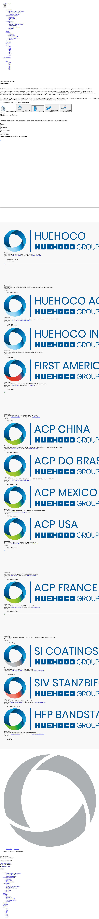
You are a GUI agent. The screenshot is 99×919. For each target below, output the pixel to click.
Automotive (12, 17)
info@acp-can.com (31, 575)
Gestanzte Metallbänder (15, 12)
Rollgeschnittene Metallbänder (16, 11)
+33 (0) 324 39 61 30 (16, 607)
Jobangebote (12, 35)
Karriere (8, 32)
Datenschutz (9, 849)
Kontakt (8, 41)
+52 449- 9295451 (15, 512)
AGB (10, 29)
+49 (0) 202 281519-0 (16, 670)
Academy (8, 43)
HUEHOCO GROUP (14, 27)
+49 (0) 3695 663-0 (15, 417)
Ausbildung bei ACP (14, 38)
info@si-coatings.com (39, 670)
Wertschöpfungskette (14, 14)
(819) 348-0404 (14, 575)
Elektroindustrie (13, 20)
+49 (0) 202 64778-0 (16, 255)
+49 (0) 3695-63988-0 (16, 702)
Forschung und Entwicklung (16, 24)
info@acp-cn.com (33, 448)
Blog (7, 31)
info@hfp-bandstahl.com (38, 734)
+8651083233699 (15, 448)
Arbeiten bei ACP (13, 36)
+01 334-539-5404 (15, 543)
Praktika (11, 39)
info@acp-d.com (36, 417)
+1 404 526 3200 (15, 385)
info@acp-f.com (36, 607)
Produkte (8, 10)
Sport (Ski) (12, 18)
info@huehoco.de (36, 255)
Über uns (11, 22)
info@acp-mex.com (25, 512)
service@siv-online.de (39, 702)
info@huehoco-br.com (25, 320)
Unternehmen (9, 21)
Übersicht (11, 34)
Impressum (16, 849)
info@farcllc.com (32, 385)
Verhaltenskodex (13, 25)
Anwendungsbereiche (11, 15)
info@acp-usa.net (34, 543)
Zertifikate (11, 28)
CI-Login (8, 42)
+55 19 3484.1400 (15, 320)
